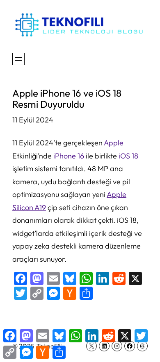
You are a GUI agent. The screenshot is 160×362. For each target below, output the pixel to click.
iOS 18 (128, 156)
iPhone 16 (68, 156)
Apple (113, 142)
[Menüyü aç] (18, 59)
